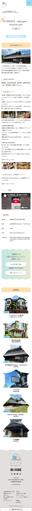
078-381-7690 (16, 264)
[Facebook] (13, 36)
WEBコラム (6, 495)
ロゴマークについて (8, 500)
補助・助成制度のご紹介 (8, 497)
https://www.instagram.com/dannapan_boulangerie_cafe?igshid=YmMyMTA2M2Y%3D (20, 238)
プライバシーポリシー (20, 495)
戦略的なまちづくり (8, 493)
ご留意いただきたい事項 (21, 493)
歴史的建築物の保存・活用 (11, 11)
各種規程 (18, 500)
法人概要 (5, 498)
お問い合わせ (18, 502)
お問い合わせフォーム (16, 273)
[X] (7, 36)
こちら (10, 183)
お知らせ (18, 491)
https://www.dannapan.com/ (17, 233)
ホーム (3, 11)
